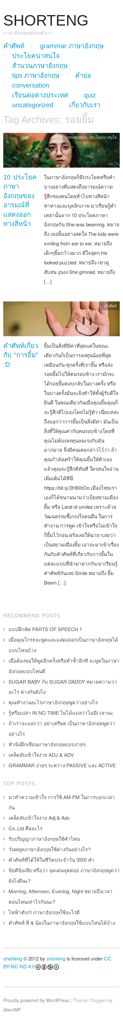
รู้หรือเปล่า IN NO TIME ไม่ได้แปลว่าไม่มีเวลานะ (61, 712)
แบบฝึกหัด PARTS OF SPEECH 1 (45, 629)
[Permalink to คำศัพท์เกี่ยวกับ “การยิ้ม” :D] (61, 320)
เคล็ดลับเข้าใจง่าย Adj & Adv (39, 817)
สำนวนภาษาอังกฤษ (40, 65)
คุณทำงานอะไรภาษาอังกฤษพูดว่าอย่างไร (53, 702)
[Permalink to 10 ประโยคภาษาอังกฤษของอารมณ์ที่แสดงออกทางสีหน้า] (61, 152)
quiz (90, 95)
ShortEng (46, 20)
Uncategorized (32, 105)
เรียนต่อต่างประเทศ (40, 95)
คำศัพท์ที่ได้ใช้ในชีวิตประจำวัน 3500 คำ (51, 859)
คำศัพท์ (13, 46)
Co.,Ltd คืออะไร (25, 828)
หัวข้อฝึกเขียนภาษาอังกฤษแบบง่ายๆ (47, 744)
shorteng (12, 958)
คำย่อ (83, 75)
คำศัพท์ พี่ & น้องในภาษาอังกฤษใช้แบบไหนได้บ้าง (62, 922)
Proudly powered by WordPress (36, 1000)
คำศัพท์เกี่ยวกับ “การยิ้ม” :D (20, 355)
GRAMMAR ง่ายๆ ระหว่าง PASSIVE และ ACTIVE (62, 765)
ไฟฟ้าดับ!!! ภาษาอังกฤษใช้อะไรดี (44, 912)
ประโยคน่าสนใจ (36, 55)
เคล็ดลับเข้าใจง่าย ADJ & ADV (41, 754)
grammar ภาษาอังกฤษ (72, 46)
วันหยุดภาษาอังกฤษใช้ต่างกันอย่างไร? (50, 849)
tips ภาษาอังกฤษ (35, 75)
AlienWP (11, 1009)
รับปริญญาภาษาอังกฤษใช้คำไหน (44, 838)
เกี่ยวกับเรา (84, 105)
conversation (30, 85)
